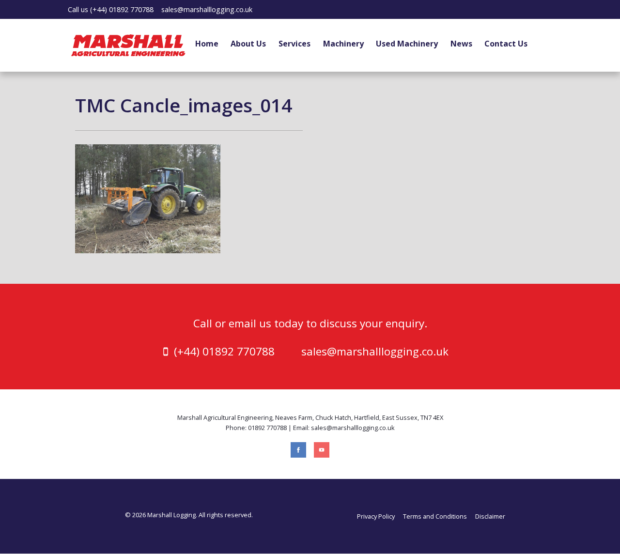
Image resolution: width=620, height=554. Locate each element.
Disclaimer (490, 516)
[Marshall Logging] (128, 44)
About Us (248, 43)
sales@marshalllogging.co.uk (206, 9)
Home (206, 43)
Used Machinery (407, 43)
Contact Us (505, 43)
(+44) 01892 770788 (122, 9)
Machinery (343, 43)
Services (294, 43)
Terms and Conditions (435, 516)
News (461, 43)
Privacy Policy (376, 516)
